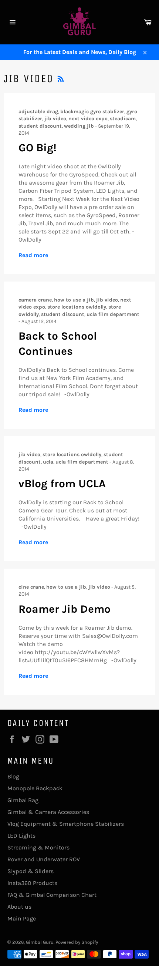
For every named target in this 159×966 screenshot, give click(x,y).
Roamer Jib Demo (64, 609)
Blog (13, 776)
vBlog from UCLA (62, 483)
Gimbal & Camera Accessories (48, 811)
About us (19, 906)
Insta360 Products (32, 882)
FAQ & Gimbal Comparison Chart (52, 894)
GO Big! (37, 147)
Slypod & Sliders (30, 871)
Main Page (21, 918)
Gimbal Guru (40, 942)
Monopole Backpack (34, 788)
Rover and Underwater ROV (43, 859)
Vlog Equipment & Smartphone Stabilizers (65, 823)
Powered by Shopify (76, 942)
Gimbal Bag (22, 800)
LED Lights (21, 835)
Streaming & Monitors (38, 847)
